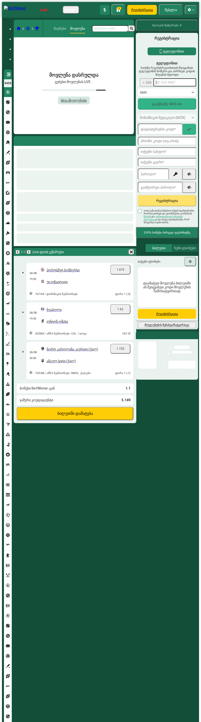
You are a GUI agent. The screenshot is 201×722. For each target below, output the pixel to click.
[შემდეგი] (30, 140)
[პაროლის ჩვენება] (189, 174)
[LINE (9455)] (19, 28)
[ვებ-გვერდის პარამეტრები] (191, 9)
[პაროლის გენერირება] (175, 174)
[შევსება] (105, 10)
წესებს (147, 216)
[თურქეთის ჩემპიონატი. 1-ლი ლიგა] (37, 28)
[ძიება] (131, 28)
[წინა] (18, 140)
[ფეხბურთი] (28, 28)
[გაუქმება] (131, 140)
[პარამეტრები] (190, 261)
